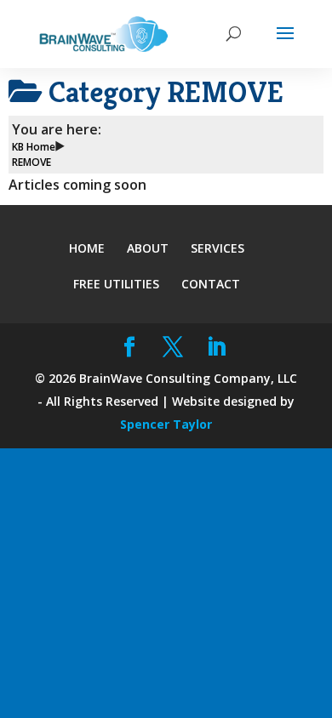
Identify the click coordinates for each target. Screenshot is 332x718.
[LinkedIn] (216, 347)
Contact (210, 284)
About (148, 248)
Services (217, 248)
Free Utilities (116, 284)
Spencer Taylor (166, 424)
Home (87, 248)
